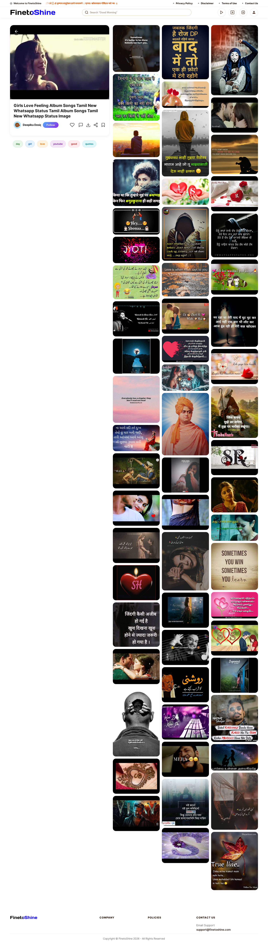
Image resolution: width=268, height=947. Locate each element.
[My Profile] (254, 12)
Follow (50, 124)
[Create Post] (243, 12)
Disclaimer (207, 3)
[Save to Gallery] (155, 35)
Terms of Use (229, 3)
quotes (89, 143)
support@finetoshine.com (213, 929)
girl (30, 143)
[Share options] (155, 29)
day (18, 143)
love (42, 143)
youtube (58, 143)
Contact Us (251, 3)
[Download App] (222, 12)
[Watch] (232, 12)
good (74, 143)
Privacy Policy (184, 3)
